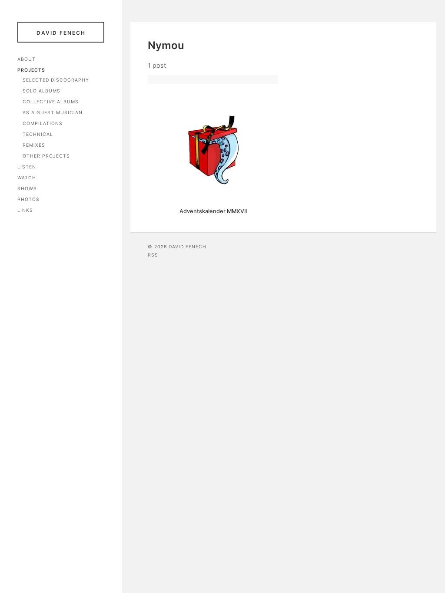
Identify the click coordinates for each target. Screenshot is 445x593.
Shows (27, 188)
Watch (26, 178)
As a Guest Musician (53, 112)
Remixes (34, 145)
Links (25, 210)
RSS (153, 255)
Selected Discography (56, 80)
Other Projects (46, 156)
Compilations (43, 123)
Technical (38, 134)
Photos (28, 199)
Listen (26, 167)
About (26, 59)
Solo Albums (41, 91)
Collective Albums (51, 102)
